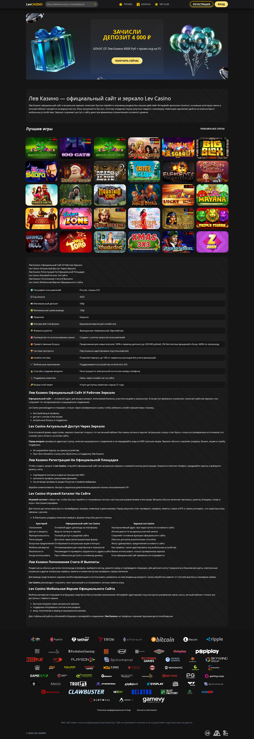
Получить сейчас (127, 60)
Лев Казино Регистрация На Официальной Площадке (56, 271)
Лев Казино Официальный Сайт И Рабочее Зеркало (55, 265)
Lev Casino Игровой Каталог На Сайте (48, 275)
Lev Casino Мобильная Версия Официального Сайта (56, 282)
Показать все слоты (212, 128)
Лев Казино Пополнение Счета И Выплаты (51, 278)
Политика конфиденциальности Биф (114, 710)
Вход (221, 4)
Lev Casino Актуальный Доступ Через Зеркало (52, 268)
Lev (34, 4)
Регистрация (201, 4)
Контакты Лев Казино (147, 710)
